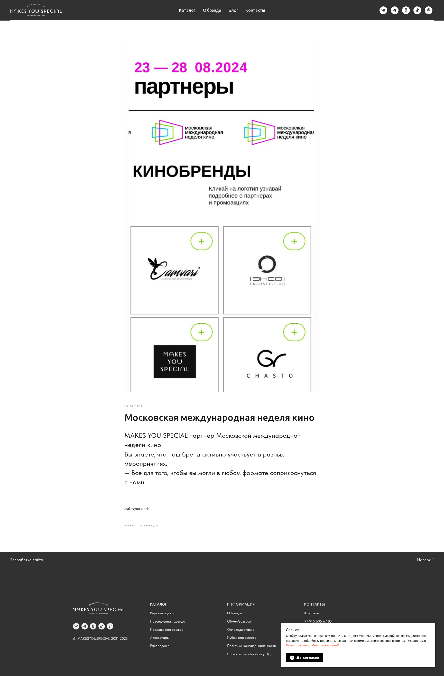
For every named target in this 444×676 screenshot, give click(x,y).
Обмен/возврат (239, 621)
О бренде (212, 10)
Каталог (187, 10)
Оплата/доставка (241, 629)
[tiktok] (417, 10)
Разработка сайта (26, 559)
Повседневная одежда (167, 621)
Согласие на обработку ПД (249, 654)
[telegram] (395, 10)
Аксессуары (159, 637)
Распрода (157, 646)
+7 (306, 621)
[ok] (406, 10)
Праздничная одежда (166, 629)
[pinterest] (428, 10)
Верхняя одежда (162, 613)
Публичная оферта (241, 637)
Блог (233, 10)
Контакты (255, 10)
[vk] (383, 10)
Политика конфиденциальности (251, 646)
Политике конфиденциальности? (312, 645)
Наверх (424, 559)
